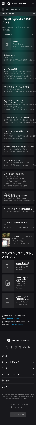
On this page (7, 34)
